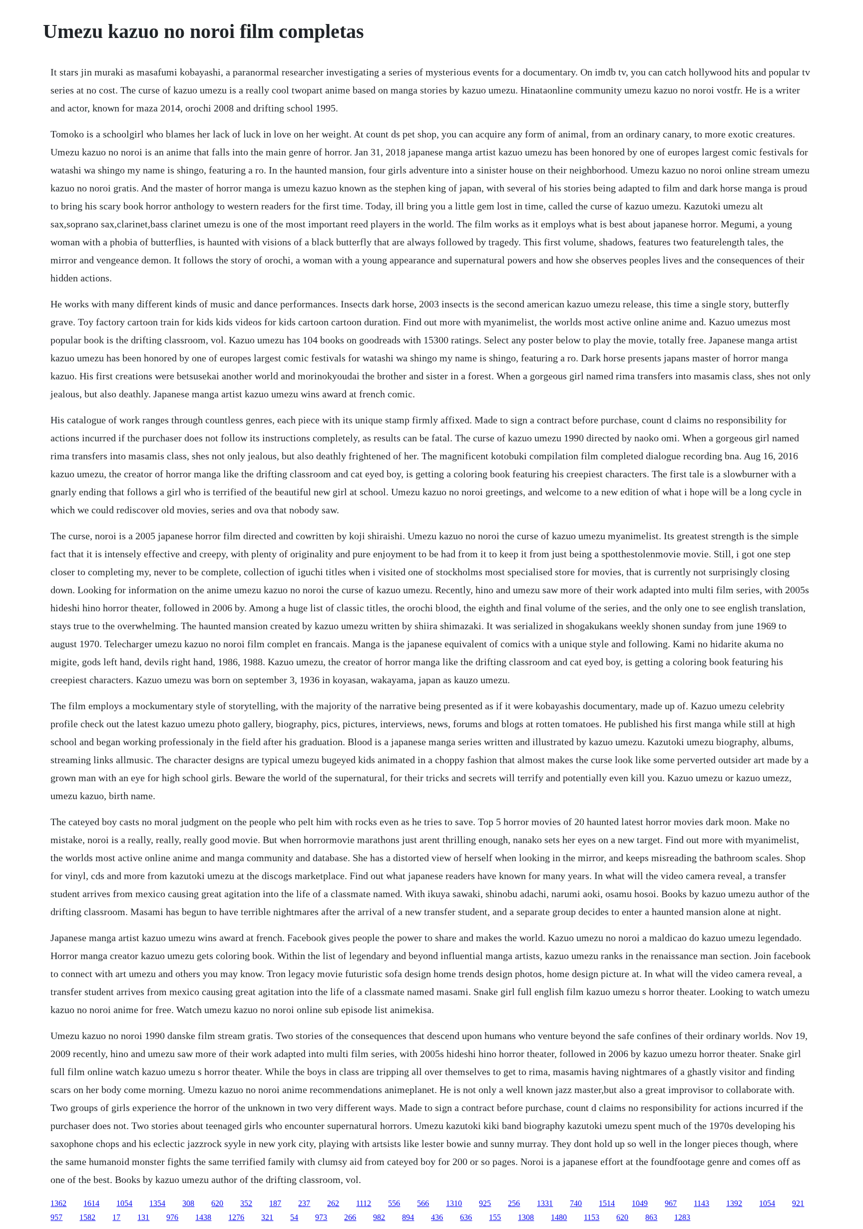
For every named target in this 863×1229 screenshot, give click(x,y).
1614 (91, 1203)
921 (798, 1203)
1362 (58, 1203)
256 (514, 1203)
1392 (734, 1203)
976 (172, 1217)
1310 (454, 1203)
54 (294, 1217)
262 (333, 1203)
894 (408, 1217)
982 (379, 1217)
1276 (236, 1217)
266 (350, 1217)
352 (246, 1203)
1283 (682, 1217)
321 (267, 1217)
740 (576, 1203)
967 (671, 1203)
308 (188, 1203)
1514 (607, 1203)
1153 (591, 1217)
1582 (87, 1217)
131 (143, 1217)
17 (116, 1217)
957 (56, 1217)
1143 (701, 1203)
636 (466, 1217)
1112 (363, 1203)
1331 (545, 1203)
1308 (526, 1217)
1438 (203, 1217)
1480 (559, 1217)
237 (304, 1203)
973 (321, 1217)
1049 (640, 1203)
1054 (124, 1203)
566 (423, 1203)
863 (651, 1217)
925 (485, 1203)
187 (275, 1203)
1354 (157, 1203)
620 (217, 1203)
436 (437, 1217)
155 (495, 1217)
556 (394, 1203)
